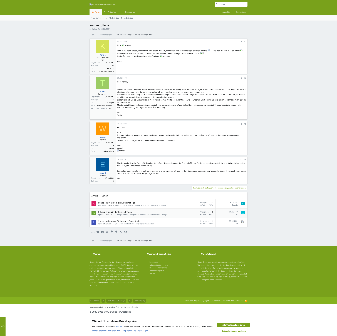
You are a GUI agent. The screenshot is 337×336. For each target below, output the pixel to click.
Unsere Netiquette (156, 271)
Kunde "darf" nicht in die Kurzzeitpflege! (116, 203)
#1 (245, 41)
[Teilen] (241, 41)
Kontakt (152, 274)
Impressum (153, 262)
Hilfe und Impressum (231, 301)
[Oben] (242, 301)
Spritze (101, 215)
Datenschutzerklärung (158, 268)
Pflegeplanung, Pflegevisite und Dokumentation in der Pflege (142, 215)
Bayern (111, 148)
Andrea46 (102, 205)
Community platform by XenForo (115, 307)
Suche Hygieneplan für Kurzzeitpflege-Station (119, 221)
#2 (245, 78)
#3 (245, 124)
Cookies (95, 301)
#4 (245, 159)
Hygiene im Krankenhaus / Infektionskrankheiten (134, 224)
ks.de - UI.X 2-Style (117, 301)
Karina (94, 29)
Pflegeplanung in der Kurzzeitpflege (115, 212)
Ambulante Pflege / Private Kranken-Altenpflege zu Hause (142, 205)
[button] (118, 12)
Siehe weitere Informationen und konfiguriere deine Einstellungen (120, 331)
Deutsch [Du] (139, 301)
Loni (100, 224)
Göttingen (110, 102)
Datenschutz (216, 301)
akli (237, 214)
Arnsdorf (110, 68)
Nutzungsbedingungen (158, 265)
